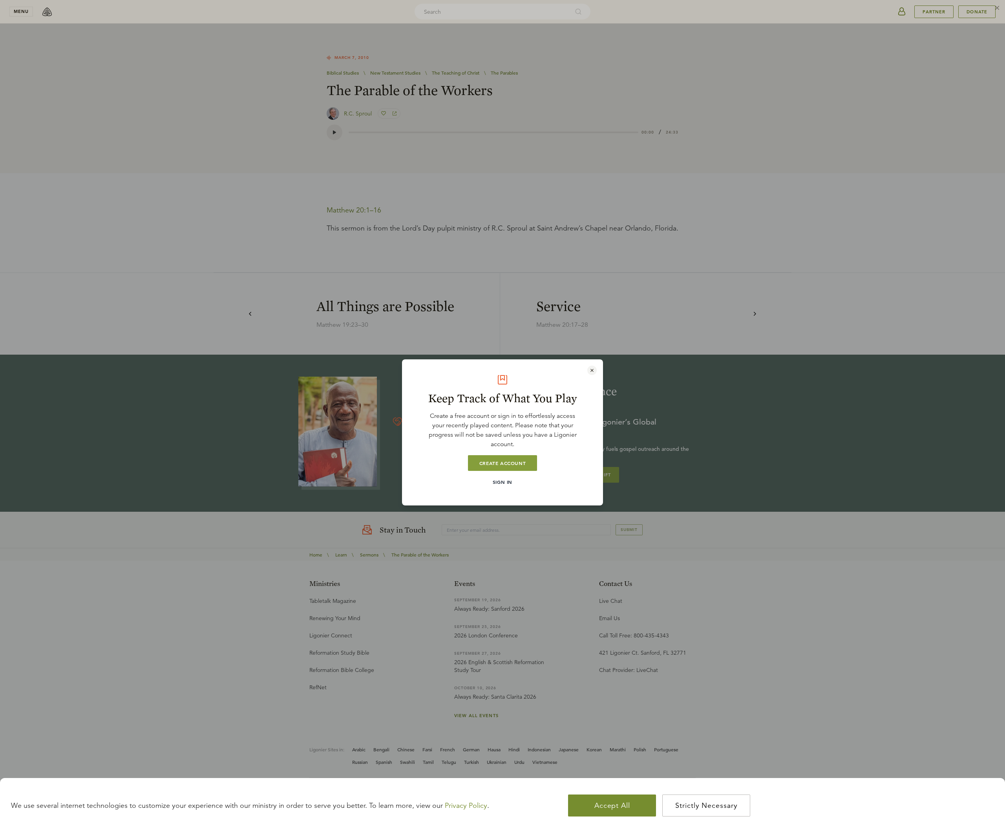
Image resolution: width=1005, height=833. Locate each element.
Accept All (612, 805)
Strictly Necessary (706, 805)
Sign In (502, 482)
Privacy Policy (466, 805)
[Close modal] (592, 370)
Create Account (502, 463)
